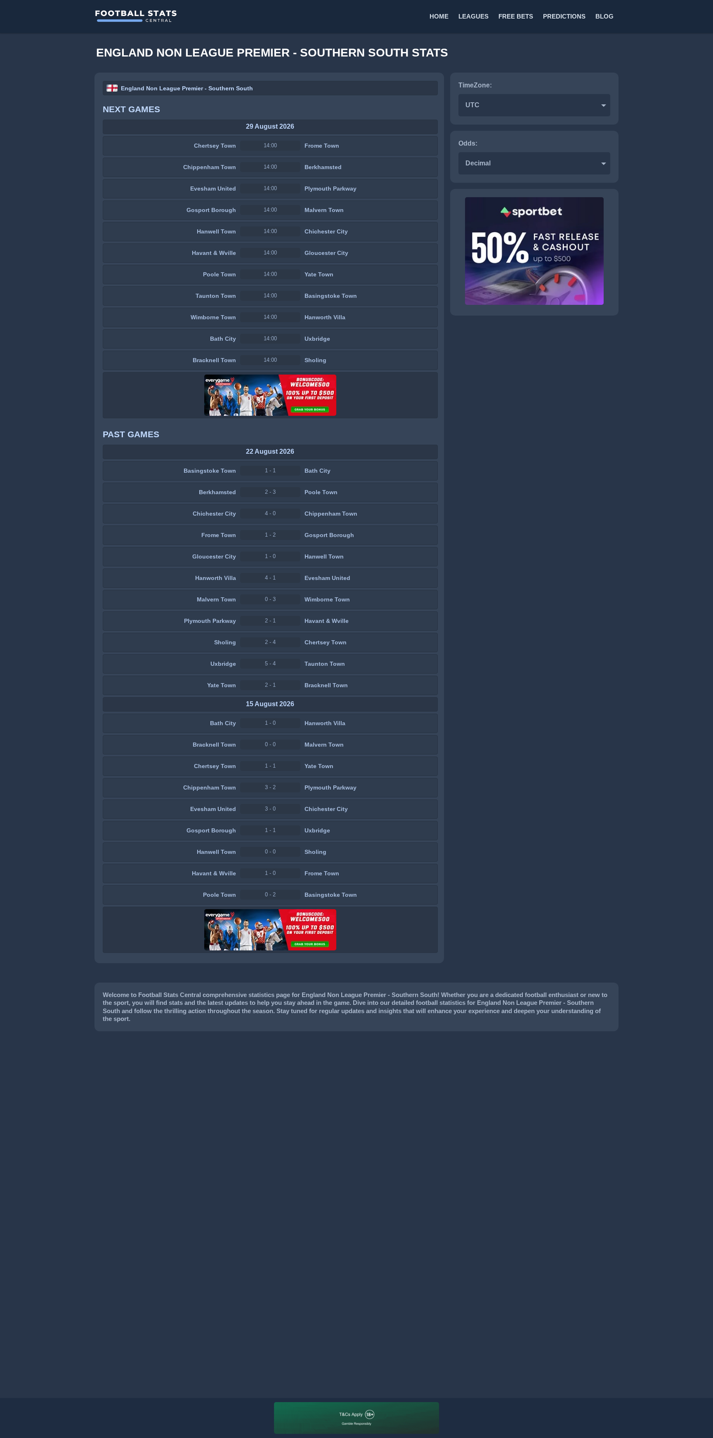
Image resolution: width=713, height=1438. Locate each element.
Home (439, 16)
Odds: (467, 143)
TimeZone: (475, 85)
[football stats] (225, 16)
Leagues (473, 16)
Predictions (564, 16)
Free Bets (515, 16)
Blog (604, 16)
